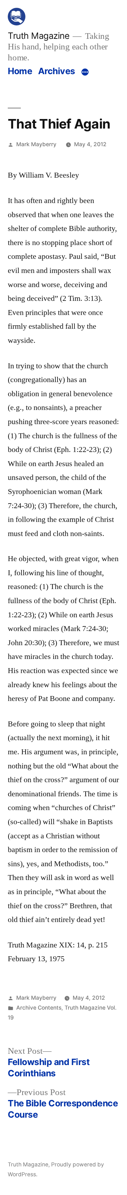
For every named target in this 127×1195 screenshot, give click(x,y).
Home (20, 71)
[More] (85, 72)
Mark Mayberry (36, 144)
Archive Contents (38, 1007)
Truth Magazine (38, 35)
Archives (56, 71)
